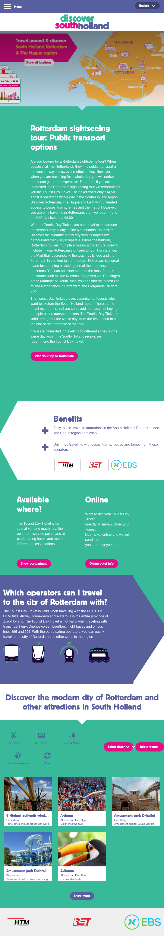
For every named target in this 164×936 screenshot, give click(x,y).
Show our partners (34, 563)
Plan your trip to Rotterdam (54, 356)
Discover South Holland (82, 22)
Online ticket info (101, 563)
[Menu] (8, 6)
